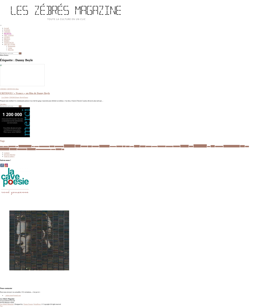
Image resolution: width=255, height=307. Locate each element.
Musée (208, 146)
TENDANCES (9, 42)
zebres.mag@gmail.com (13, 295)
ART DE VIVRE (9, 44)
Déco (124, 146)
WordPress (37, 304)
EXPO (128, 146)
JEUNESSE (176, 146)
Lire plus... (3, 104)
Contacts (6, 153)
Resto (242, 146)
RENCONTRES (219, 146)
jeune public (169, 146)
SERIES (6, 41)
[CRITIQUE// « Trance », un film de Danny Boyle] (22, 85)
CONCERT (84, 146)
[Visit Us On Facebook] (2, 167)
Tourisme (59, 149)
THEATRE (31, 149)
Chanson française (59, 146)
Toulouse (53, 149)
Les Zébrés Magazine (7, 304)
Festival (132, 146)
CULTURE (104, 146)
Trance (26, 97)
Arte (33, 146)
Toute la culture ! (9, 156)
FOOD (137, 146)
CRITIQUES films (13, 89)
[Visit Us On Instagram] (6, 167)
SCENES (7, 30)
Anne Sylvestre (12, 146)
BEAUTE (36, 146)
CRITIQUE (95, 146)
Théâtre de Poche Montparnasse (43, 149)
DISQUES (119, 146)
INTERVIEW (161, 146)
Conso (10, 48)
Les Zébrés (5, 97)
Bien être (11, 50)
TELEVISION (22, 149)
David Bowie (113, 146)
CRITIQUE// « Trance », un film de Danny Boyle (25, 93)
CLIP (78, 146)
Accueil (6, 28)
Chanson (52, 146)
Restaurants (11, 46)
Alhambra (5, 146)
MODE (191, 146)
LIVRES (7, 37)
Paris (213, 146)
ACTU (1, 146)
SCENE (247, 146)
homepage (149, 146)
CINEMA (7, 32)
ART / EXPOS (9, 35)
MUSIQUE (7, 33)
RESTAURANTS (231, 146)
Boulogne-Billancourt (44, 146)
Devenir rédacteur (9, 154)
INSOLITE (154, 146)
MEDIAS (7, 39)
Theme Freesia (28, 304)
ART (17, 146)
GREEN (143, 146)
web (63, 149)
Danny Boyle (19, 97)
